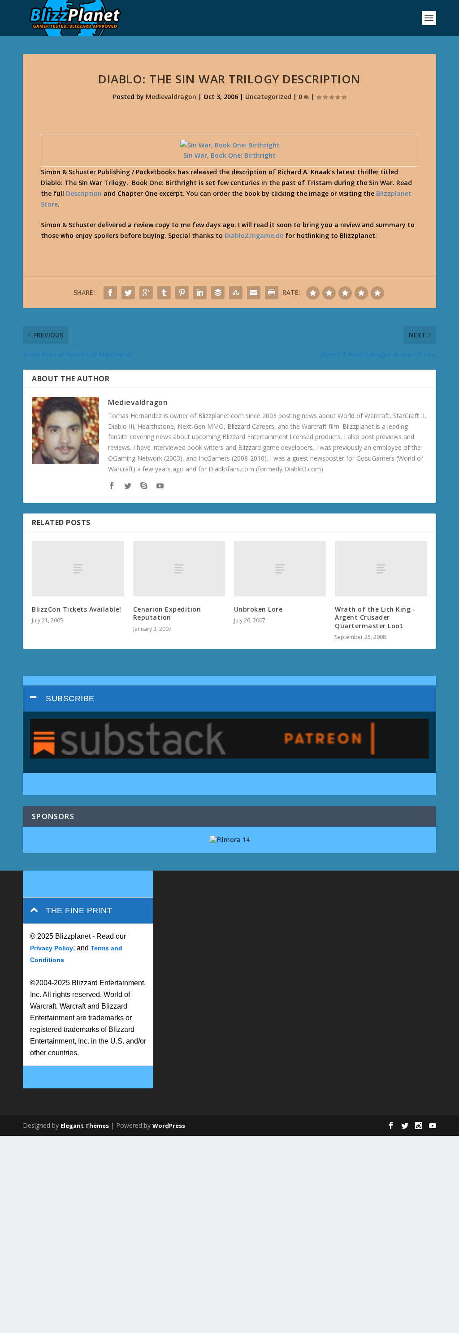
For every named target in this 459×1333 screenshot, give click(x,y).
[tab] (229, 699)
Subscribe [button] (70, 698)
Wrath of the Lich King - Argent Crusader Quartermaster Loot (375, 617)
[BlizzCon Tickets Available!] (78, 568)
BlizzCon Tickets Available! (76, 609)
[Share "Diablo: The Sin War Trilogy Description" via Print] (272, 293)
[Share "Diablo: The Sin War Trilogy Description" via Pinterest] (182, 293)
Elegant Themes (85, 1126)
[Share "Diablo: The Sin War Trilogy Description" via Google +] (146, 293)
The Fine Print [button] (79, 910)
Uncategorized (268, 96)
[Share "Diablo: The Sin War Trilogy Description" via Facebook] (110, 293)
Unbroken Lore (258, 609)
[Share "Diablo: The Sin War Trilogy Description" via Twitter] (128, 293)
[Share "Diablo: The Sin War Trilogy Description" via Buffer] (218, 293)
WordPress (168, 1126)
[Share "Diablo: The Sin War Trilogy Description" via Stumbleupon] (236, 293)
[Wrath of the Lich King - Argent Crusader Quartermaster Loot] (381, 568)
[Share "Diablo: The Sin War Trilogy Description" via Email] (254, 293)
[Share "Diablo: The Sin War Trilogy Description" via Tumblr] (164, 293)
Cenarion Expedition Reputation (167, 613)
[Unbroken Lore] (280, 568)
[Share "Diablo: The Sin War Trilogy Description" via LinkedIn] (200, 293)
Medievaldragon (171, 96)
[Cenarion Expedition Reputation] (179, 568)
